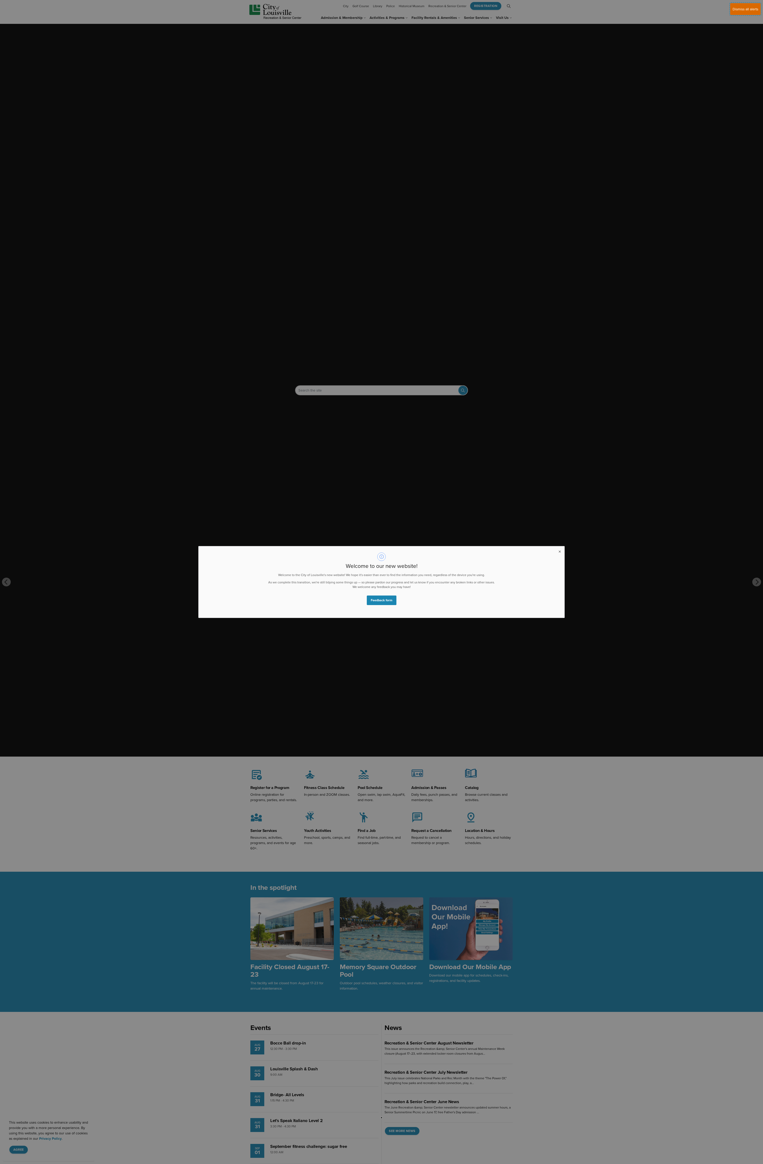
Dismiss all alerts (745, 9)
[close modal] (560, 551)
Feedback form (381, 600)
